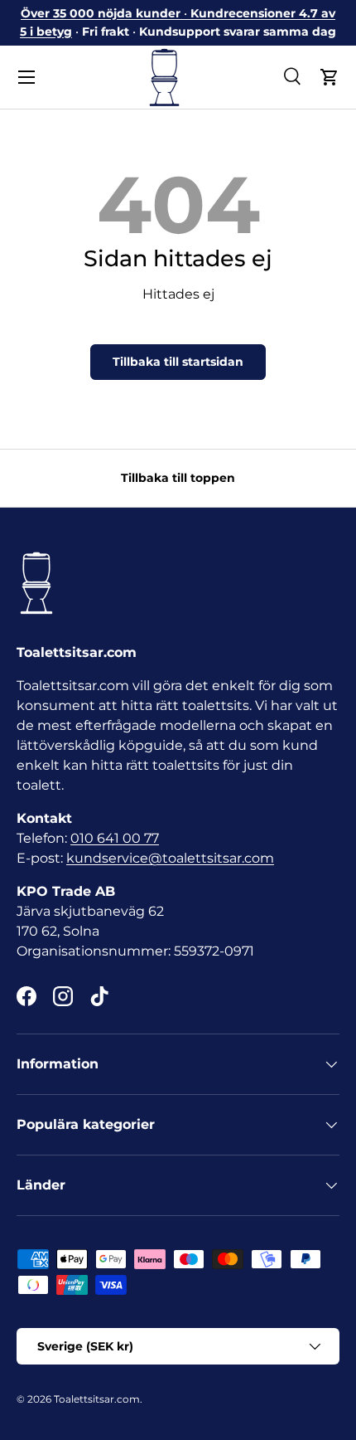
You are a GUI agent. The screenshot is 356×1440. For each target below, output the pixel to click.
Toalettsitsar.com (97, 1399)
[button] (329, 77)
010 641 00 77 (114, 838)
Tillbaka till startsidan (178, 361)
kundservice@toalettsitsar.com (170, 858)
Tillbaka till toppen (178, 477)
